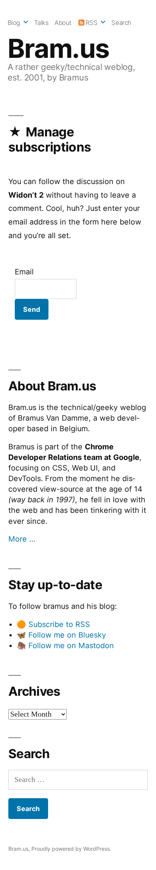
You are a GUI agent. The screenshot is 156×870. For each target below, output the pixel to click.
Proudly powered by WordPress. (71, 848)
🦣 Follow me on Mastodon (65, 645)
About (63, 22)
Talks (41, 22)
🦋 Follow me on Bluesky (61, 634)
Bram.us (58, 48)
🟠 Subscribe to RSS (53, 624)
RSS (92, 22)
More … (21, 538)
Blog (14, 22)
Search (121, 22)
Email (24, 271)
